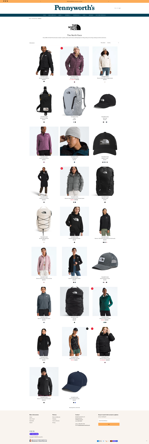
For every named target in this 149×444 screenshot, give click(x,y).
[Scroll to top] (147, 441)
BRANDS (91, 15)
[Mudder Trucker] (104, 141)
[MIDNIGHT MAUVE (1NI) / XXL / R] (105, 362)
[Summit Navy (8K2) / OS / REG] (106, 122)
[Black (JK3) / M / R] (74, 242)
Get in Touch (32, 418)
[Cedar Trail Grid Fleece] (44, 141)
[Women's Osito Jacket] (44, 341)
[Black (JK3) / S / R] (103, 242)
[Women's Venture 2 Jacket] (104, 301)
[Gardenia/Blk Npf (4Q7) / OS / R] (44, 242)
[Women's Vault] (104, 181)
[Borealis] (74, 301)
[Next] (108, 1)
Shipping (54, 418)
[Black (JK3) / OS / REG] (103, 122)
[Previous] (40, 1)
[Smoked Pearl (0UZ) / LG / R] (73, 202)
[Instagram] (5, 1)
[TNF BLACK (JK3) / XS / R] (73, 282)
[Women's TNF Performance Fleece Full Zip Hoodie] (104, 221)
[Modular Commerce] (38, 441)
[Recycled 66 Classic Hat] (74, 381)
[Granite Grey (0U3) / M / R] (105, 242)
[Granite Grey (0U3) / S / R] (44, 322)
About (31, 417)
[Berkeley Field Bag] (44, 101)
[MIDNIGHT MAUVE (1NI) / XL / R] (74, 82)
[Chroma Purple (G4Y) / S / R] (44, 162)
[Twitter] (7, 1)
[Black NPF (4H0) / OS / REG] (75, 122)
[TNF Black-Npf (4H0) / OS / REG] (105, 202)
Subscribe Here (82, 1)
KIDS (84, 15)
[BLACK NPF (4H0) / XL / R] (44, 81)
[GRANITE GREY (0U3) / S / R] (75, 282)
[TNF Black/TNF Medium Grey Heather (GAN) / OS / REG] (107, 162)
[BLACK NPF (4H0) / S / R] (44, 202)
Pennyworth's (40, 437)
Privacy (53, 422)
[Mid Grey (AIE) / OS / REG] (73, 122)
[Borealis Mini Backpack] (44, 221)
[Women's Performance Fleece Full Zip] (44, 261)
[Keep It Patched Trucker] (104, 261)
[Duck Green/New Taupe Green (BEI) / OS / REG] (74, 322)
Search (31, 422)
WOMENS (67, 15)
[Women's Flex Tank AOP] (74, 341)
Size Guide (32, 420)
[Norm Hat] (104, 101)
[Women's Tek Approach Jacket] (44, 301)
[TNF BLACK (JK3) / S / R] (105, 322)
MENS (60, 15)
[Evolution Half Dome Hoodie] (74, 221)
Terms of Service (55, 420)
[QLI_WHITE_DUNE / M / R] (105, 82)
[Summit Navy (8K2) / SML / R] (75, 202)
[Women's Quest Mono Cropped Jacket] (104, 61)
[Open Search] (115, 8)
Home (30, 18)
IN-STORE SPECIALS (101, 15)
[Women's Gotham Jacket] (104, 341)
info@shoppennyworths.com (84, 425)
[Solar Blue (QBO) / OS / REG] (75, 402)
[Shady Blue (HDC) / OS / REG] (104, 162)
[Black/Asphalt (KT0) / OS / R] (106, 282)
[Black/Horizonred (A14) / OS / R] (105, 282)
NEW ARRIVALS (52, 15)
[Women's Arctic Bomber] (44, 61)
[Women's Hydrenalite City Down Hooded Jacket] (74, 181)
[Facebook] (3, 1)
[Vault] (74, 101)
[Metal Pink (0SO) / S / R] (106, 242)
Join (109, 424)
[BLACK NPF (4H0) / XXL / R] (44, 402)
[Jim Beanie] (74, 141)
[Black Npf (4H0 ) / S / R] (44, 362)
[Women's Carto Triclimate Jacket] (44, 381)
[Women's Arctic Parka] (44, 181)
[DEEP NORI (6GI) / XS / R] (104, 322)
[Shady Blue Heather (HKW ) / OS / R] (74, 162)
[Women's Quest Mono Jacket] (74, 261)
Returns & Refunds (56, 417)
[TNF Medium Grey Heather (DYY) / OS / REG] (105, 162)
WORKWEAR (76, 15)
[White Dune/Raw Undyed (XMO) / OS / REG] (105, 122)
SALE (44, 15)
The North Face (34, 18)
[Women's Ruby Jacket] (74, 61)
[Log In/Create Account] (117, 8)
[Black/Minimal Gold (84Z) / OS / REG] (44, 122)
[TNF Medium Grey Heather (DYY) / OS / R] (103, 282)
